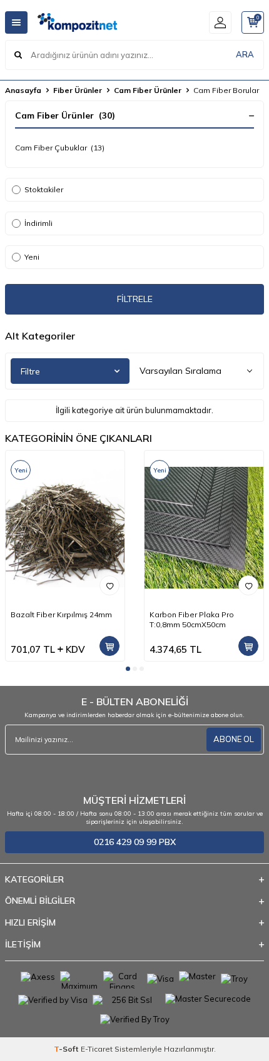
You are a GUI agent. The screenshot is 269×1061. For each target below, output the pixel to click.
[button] (128, 669)
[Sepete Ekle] (109, 646)
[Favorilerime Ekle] (109, 585)
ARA (245, 54)
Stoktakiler (43, 189)
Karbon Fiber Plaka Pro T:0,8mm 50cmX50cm (192, 619)
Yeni (31, 257)
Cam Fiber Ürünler (147, 90)
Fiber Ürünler (77, 90)
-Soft (67, 1049)
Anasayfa (23, 90)
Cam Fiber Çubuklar (59, 147)
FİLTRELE (135, 299)
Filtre (30, 371)
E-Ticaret (97, 1049)
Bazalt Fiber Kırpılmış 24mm (61, 614)
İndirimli (38, 223)
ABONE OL (233, 739)
